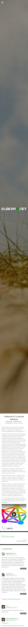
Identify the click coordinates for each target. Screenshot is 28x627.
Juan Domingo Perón (11, 618)
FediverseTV (11, 431)
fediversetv (6, 527)
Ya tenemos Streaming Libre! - (14, 599)
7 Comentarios (9, 423)
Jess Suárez (9, 421)
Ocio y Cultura (19, 423)
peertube (11, 527)
